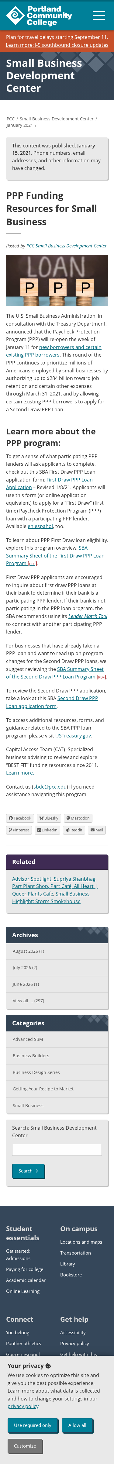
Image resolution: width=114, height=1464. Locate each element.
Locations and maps (81, 1242)
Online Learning (23, 1291)
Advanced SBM (28, 1039)
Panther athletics (23, 1343)
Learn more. (20, 772)
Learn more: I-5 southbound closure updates (57, 45)
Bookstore (71, 1275)
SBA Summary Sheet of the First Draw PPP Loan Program (55, 555)
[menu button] (99, 15)
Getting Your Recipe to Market (43, 1089)
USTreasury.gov (73, 735)
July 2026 (25, 967)
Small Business (28, 1105)
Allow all (77, 1425)
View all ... (28, 1000)
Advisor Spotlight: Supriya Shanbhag (53, 878)
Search (26, 1171)
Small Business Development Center (44, 75)
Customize (25, 1446)
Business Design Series (36, 1072)
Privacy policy (74, 1343)
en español (40, 526)
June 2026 (26, 984)
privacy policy (23, 1406)
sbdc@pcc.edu (50, 786)
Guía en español (23, 1354)
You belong (17, 1332)
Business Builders (31, 1055)
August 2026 (28, 951)
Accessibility (73, 1332)
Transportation (75, 1253)
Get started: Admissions (18, 1254)
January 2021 (20, 125)
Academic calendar (26, 1280)
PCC (11, 119)
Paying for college (24, 1269)
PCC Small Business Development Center (66, 246)
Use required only (32, 1425)
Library (67, 1264)
